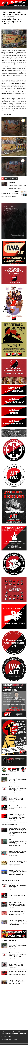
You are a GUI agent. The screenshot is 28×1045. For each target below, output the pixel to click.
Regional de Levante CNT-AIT (10, 880)
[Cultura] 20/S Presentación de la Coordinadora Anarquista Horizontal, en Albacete (18, 913)
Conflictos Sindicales (11, 178)
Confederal (5, 774)
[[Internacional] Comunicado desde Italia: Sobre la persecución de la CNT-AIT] (4, 800)
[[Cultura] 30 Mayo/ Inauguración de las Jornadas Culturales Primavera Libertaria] (4, 864)
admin (14, 26)
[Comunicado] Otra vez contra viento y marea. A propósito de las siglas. (18, 807)
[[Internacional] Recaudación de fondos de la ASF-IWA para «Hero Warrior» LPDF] (4, 781)
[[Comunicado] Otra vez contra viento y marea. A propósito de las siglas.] (4, 808)
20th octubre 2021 (7, 26)
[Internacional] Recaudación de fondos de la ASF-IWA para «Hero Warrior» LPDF (18, 779)
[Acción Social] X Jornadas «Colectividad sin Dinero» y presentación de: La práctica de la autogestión (18, 853)
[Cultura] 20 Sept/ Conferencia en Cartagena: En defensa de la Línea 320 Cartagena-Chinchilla (18, 904)
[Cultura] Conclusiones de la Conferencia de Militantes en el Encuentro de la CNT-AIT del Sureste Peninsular (18, 922)
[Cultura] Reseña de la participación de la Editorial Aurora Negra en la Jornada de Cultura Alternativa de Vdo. (18, 872)
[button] (26, 8)
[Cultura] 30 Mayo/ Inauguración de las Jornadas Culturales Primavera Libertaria (18, 863)
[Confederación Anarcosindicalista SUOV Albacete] (14, 5)
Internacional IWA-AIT (9, 940)
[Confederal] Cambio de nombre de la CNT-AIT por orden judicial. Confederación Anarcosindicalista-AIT (18, 789)
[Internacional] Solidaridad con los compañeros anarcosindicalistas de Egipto (18, 973)
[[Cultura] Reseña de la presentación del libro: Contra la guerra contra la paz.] (4, 983)
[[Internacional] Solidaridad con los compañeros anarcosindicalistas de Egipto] (4, 974)
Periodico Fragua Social (9, 825)
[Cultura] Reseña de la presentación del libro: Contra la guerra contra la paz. (18, 982)
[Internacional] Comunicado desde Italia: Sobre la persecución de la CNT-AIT (18, 798)
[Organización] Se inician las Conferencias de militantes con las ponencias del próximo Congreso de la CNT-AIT (18, 816)
